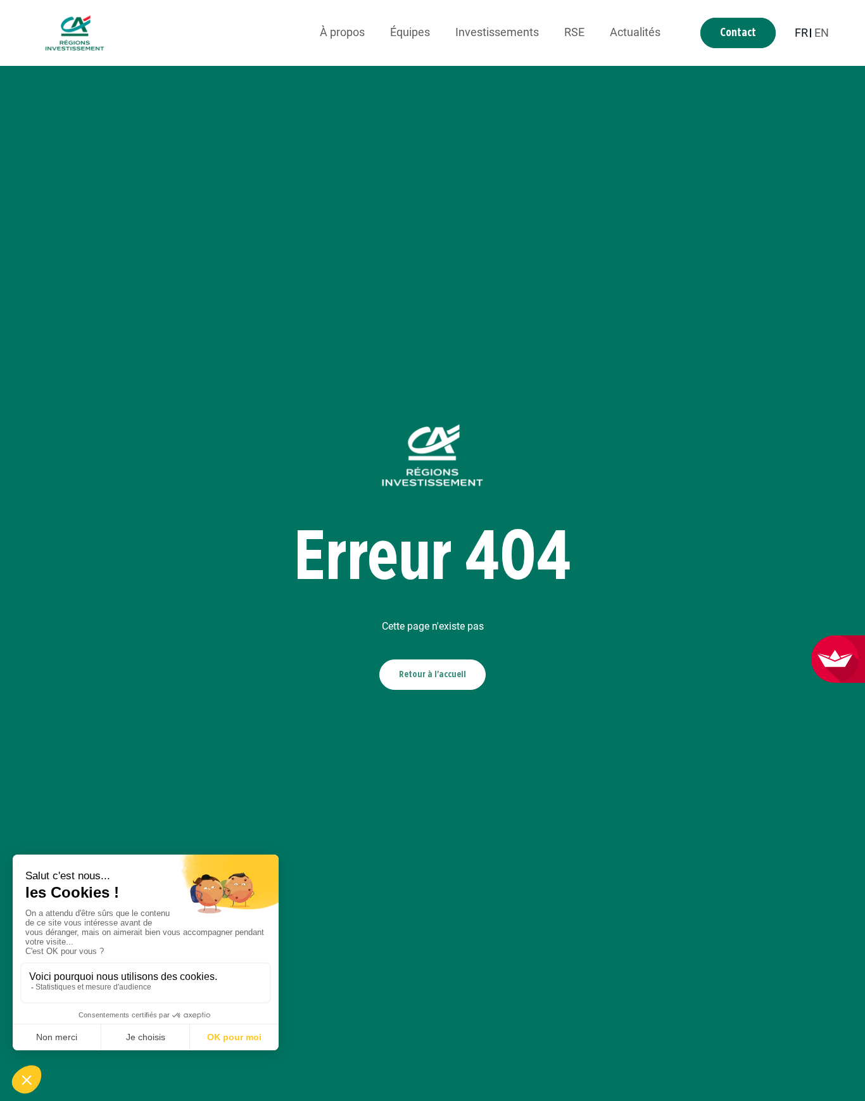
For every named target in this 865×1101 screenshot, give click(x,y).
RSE (574, 32)
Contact (738, 33)
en (821, 32)
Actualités (635, 32)
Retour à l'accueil (432, 674)
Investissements (497, 32)
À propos (342, 32)
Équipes (410, 32)
